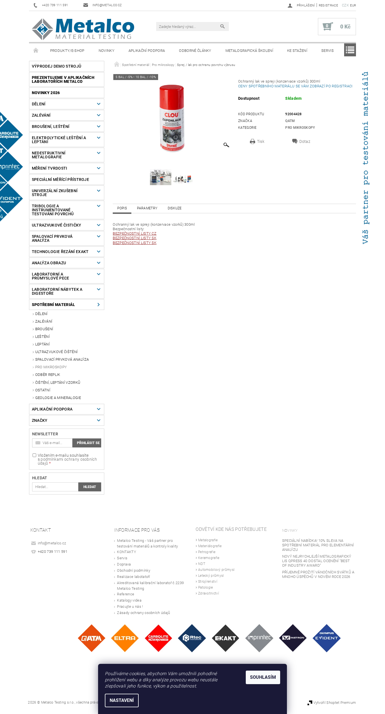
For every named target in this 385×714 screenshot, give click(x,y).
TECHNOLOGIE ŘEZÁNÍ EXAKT (60, 251)
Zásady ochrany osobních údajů (143, 613)
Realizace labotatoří (133, 577)
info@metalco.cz (52, 543)
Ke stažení (297, 50)
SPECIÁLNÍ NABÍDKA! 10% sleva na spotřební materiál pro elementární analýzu (318, 545)
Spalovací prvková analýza (52, 238)
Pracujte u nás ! (130, 606)
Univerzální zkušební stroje (55, 193)
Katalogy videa (129, 600)
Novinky (106, 50)
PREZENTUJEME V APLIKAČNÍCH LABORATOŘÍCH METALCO (63, 79)
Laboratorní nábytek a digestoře (57, 291)
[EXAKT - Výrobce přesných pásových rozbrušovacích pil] (225, 638)
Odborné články (195, 50)
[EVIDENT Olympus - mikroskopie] (327, 638)
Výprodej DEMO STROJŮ (56, 66)
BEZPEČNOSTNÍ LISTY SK (134, 238)
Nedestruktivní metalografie (48, 155)
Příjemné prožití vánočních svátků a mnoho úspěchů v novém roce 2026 (318, 574)
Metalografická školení (249, 50)
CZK (345, 5)
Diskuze (175, 208)
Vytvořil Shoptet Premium (334, 702)
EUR (353, 5)
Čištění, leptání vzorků (57, 382)
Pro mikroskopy (51, 367)
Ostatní (42, 390)
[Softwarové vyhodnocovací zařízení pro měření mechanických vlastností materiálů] (259, 638)
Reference (125, 594)
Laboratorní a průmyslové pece (50, 276)
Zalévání (41, 115)
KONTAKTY (126, 552)
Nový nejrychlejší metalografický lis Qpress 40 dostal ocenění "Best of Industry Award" (316, 560)
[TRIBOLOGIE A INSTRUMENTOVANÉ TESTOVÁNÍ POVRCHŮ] (192, 638)
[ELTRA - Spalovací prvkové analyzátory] (125, 638)
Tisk (260, 141)
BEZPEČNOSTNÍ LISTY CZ (134, 233)
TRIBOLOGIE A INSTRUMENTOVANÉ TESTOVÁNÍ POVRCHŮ (53, 210)
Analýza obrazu (49, 263)
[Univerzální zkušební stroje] (293, 638)
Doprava (124, 564)
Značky (40, 420)
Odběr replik (47, 374)
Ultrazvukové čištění (56, 352)
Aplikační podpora (147, 50)
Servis (327, 50)
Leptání (42, 344)
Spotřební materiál (53, 304)
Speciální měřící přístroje (60, 179)
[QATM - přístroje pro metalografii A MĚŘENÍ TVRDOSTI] (91, 638)
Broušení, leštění (50, 126)
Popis (122, 208)
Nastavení (122, 700)
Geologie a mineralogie (58, 398)
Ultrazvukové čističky (56, 225)
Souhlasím (263, 677)
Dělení (39, 104)
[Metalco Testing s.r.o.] (83, 29)
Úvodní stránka (36, 50)
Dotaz (304, 141)
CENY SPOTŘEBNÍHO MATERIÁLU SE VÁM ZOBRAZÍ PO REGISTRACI (296, 86)
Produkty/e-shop (67, 50)
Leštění (42, 336)
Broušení (44, 329)
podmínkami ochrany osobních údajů (67, 461)
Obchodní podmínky (133, 570)
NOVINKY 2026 (46, 92)
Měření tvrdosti (49, 168)
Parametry (147, 208)
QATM (290, 121)
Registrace (328, 5)
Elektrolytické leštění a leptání (59, 140)
